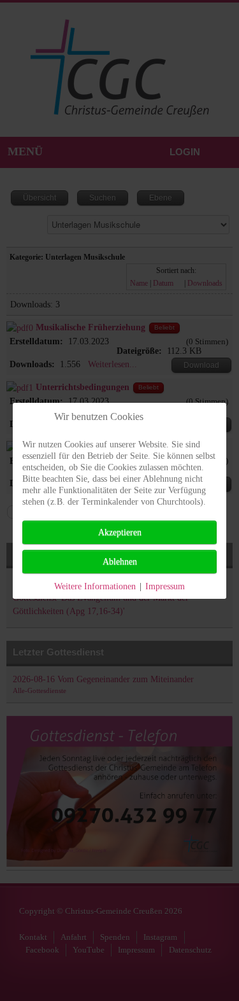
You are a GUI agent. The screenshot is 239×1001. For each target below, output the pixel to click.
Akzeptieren (119, 532)
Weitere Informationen (95, 586)
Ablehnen (120, 561)
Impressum (165, 586)
